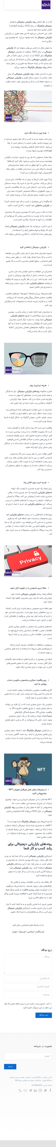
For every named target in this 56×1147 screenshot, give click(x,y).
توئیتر (14, 932)
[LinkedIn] (35, 1090)
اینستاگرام (39, 932)
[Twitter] (45, 1090)
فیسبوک (22, 932)
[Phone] (20, 1090)
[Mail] (25, 1090)
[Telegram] (30, 1090)
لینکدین (30, 932)
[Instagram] (40, 1090)
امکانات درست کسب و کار (15, 894)
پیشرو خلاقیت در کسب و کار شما (20, 890)
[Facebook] (50, 1090)
